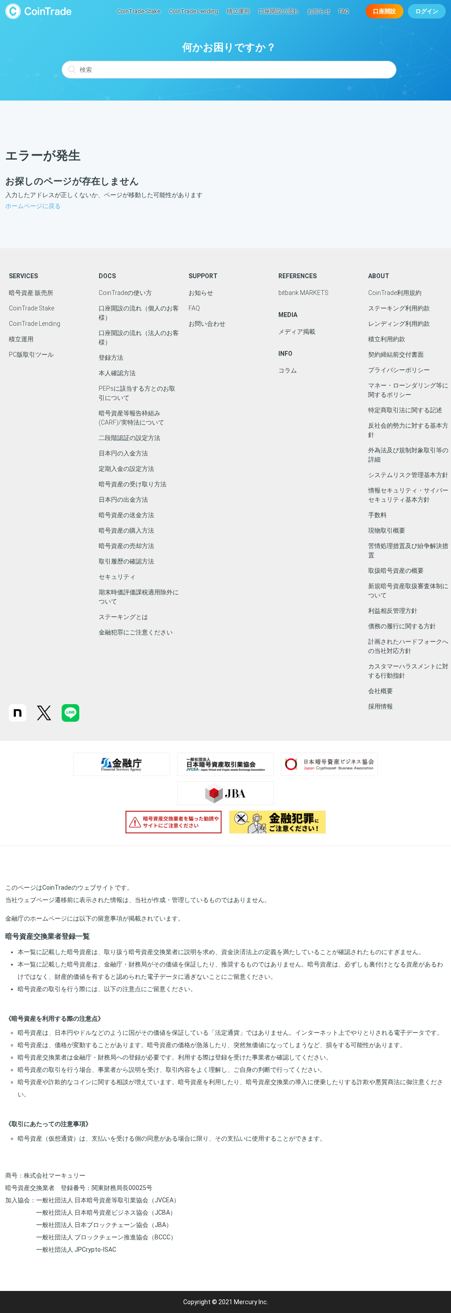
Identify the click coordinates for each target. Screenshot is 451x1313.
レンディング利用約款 (399, 323)
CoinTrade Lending (193, 11)
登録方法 (111, 357)
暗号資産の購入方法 (126, 530)
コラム (287, 370)
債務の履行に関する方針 (402, 626)
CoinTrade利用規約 (394, 292)
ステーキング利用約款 (399, 308)
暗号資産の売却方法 (126, 545)
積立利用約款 (386, 339)
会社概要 (380, 690)
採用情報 (380, 706)
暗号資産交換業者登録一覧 (47, 936)
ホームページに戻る (33, 205)
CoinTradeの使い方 (125, 292)
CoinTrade (38, 11)
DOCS (107, 276)
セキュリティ (117, 576)
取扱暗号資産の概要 (396, 570)
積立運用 (238, 11)
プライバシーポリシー (399, 369)
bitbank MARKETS (303, 292)
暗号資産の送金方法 (126, 514)
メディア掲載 (296, 331)
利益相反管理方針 (393, 610)
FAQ (344, 11)
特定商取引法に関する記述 (405, 410)
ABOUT (378, 276)
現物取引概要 (386, 530)
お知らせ (318, 11)
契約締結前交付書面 (396, 354)
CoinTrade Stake (138, 11)
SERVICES (23, 276)
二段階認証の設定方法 (129, 437)
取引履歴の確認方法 (126, 561)
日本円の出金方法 (123, 499)
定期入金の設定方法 (126, 468)
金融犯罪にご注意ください (136, 632)
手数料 (377, 514)
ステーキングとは (123, 616)
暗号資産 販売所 (31, 292)
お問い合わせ (207, 323)
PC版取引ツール (31, 354)
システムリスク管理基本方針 (408, 474)
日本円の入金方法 (123, 453)
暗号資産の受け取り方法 (132, 484)
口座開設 (384, 11)
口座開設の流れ (279, 11)
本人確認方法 (117, 373)
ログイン (426, 11)
